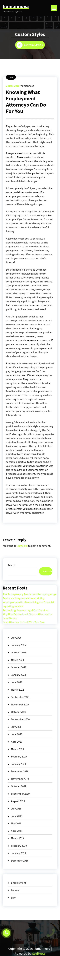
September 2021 (20, 697)
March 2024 (17, 660)
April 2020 (16, 741)
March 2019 (17, 838)
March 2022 (17, 689)
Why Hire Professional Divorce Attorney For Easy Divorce (27, 616)
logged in (22, 545)
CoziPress (38, 953)
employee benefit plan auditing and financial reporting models (28, 604)
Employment (18, 882)
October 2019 (18, 786)
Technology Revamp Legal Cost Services (25, 610)
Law (10, 77)
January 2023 (18, 674)
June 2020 (16, 734)
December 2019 (19, 771)
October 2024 (18, 652)
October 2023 (18, 667)
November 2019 (20, 778)
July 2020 (16, 726)
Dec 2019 (12, 85)
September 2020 (20, 719)
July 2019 (16, 808)
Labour (15, 890)
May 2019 (16, 823)
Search (11, 565)
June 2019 (16, 816)
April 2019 (16, 830)
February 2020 (19, 756)
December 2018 (19, 860)
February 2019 (19, 845)
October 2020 (18, 712)
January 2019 (18, 853)
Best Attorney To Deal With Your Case (24, 622)
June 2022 (16, 682)
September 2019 (20, 793)
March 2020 (17, 749)
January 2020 (18, 764)
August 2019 (18, 801)
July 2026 (16, 637)
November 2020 (20, 704)
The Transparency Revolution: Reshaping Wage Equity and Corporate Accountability (29, 596)
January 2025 (18, 645)
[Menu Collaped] (54, 8)
